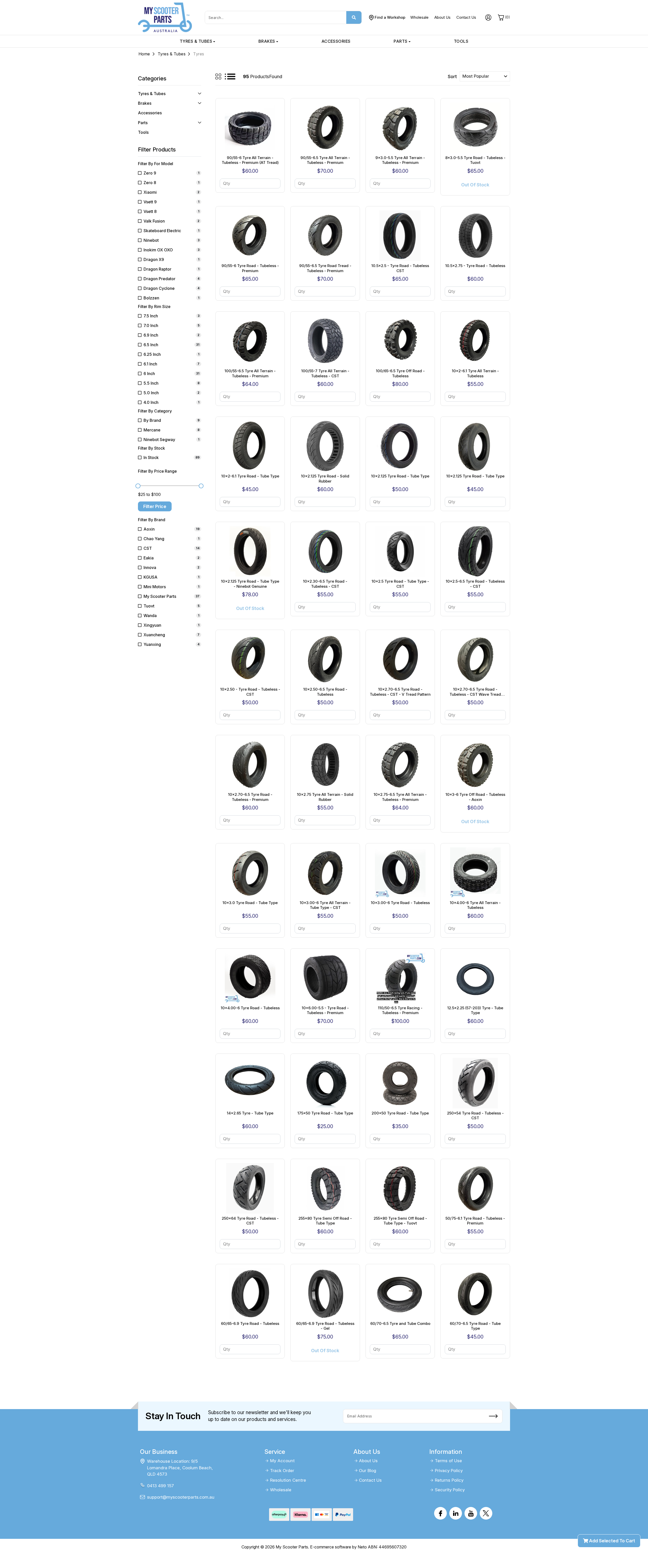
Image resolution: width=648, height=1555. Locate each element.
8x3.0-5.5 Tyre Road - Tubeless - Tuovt (475, 160)
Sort (452, 76)
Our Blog (367, 1470)
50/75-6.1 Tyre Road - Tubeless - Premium (475, 1221)
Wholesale (419, 17)
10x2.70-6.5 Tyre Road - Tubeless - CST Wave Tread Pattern (475, 692)
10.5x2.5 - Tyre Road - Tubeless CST (400, 268)
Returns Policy (449, 1480)
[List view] (230, 76)
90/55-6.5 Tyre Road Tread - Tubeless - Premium (325, 268)
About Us (442, 17)
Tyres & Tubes (196, 41)
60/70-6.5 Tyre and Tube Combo (400, 1323)
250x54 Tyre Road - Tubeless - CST (475, 1116)
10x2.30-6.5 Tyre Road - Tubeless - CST (325, 584)
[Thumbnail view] (218, 76)
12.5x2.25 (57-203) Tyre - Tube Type (475, 1010)
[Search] (353, 17)
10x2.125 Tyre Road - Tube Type (400, 476)
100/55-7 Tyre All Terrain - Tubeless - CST (325, 373)
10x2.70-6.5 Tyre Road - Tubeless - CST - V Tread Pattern (400, 692)
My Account (282, 1460)
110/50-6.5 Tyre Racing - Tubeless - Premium (400, 1010)
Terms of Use (448, 1460)
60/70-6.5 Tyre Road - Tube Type (475, 1326)
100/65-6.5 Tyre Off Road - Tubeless (400, 373)
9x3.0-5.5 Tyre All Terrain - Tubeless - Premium (400, 160)
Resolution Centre (288, 1480)
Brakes (266, 41)
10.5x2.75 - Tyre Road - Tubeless (475, 265)
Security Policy (450, 1489)
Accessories (336, 41)
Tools (461, 41)
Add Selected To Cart (611, 1540)
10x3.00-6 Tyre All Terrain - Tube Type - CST (325, 905)
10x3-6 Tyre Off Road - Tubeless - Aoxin (475, 797)
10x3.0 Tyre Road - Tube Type (250, 902)
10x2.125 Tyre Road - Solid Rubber (325, 479)
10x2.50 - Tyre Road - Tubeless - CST (250, 692)
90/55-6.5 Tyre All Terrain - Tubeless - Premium (325, 160)
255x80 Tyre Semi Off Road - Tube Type (325, 1221)
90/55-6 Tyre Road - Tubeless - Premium (250, 268)
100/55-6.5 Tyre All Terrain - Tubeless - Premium (250, 373)
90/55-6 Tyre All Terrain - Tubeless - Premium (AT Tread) (250, 160)
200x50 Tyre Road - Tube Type (400, 1113)
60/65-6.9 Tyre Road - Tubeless (250, 1323)
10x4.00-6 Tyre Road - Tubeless (250, 1007)
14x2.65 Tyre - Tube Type (250, 1113)
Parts (400, 41)
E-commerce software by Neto (338, 1546)
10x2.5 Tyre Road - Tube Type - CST (400, 584)
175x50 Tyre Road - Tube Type (325, 1113)
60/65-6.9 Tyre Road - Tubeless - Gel (325, 1326)
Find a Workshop (390, 17)
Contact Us (466, 17)
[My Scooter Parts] (165, 17)
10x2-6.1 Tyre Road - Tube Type (250, 476)
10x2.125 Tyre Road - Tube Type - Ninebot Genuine (250, 584)
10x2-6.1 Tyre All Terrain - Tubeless (475, 373)
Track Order (282, 1470)
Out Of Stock (475, 184)
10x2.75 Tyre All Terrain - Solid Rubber (325, 797)
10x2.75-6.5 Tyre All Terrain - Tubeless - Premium (400, 797)
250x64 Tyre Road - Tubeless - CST (250, 1221)
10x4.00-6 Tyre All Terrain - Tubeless (475, 905)
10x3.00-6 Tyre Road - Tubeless (400, 902)
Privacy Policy (449, 1470)
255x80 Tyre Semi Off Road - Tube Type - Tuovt (400, 1221)
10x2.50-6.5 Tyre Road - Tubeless (325, 692)
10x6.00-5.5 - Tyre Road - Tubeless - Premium (325, 1010)
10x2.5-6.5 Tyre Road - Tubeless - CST (475, 584)
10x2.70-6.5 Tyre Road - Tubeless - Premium (250, 797)
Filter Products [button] (157, 149)
